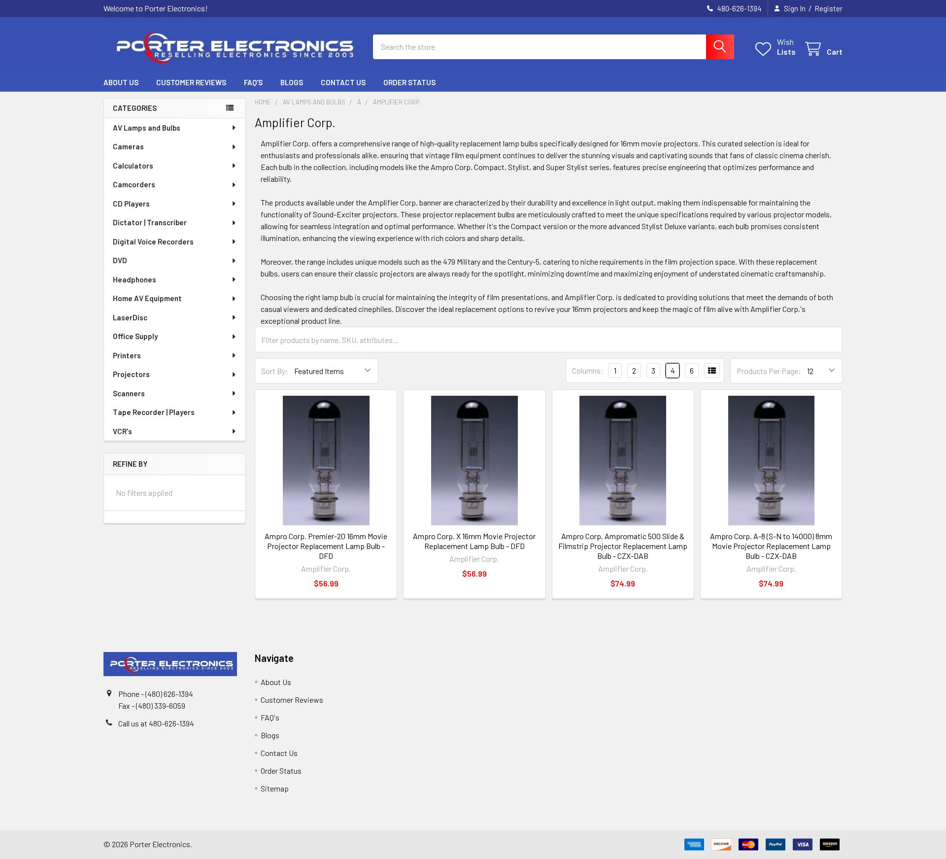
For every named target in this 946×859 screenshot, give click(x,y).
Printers (127, 355)
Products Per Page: (769, 371)
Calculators (133, 165)
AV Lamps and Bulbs (146, 127)
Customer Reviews (191, 82)
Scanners (129, 393)
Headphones (134, 279)
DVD (120, 260)
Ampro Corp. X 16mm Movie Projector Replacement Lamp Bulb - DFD (474, 540)
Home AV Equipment (147, 298)
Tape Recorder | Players (154, 412)
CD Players (131, 203)
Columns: (588, 370)
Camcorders (134, 184)
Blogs (291, 82)
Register (828, 8)
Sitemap (275, 788)
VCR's (122, 431)
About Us (120, 82)
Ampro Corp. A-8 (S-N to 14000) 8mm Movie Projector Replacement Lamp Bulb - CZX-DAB (771, 545)
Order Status (409, 82)
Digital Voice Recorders (153, 241)
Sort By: (274, 371)
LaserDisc (130, 317)
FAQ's (253, 82)
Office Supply (135, 336)
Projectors (131, 374)
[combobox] (553, 46)
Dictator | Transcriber (150, 222)
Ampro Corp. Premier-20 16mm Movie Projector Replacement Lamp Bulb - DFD (326, 545)
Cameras (128, 146)
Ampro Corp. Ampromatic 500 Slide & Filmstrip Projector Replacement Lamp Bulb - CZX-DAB (622, 545)
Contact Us (343, 82)
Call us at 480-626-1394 (156, 723)
